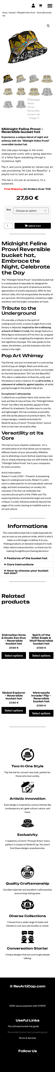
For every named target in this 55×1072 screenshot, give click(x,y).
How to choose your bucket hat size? (26, 572)
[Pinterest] (32, 1059)
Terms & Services (27, 1037)
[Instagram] (23, 1059)
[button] (50, 6)
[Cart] (40, 5)
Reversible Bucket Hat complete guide (27, 1032)
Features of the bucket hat (27, 558)
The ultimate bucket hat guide (23, 1026)
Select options (14, 655)
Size (8, 210)
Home (4, 12)
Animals (12, 12)
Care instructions (20, 564)
